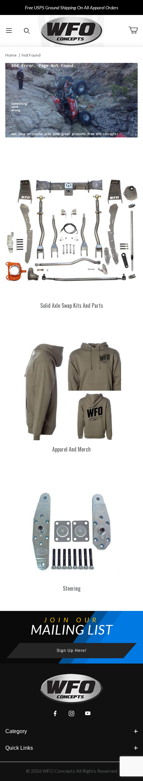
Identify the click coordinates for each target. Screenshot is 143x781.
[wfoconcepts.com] (71, 31)
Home (11, 55)
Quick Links (19, 748)
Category (16, 731)
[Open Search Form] (27, 31)
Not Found (31, 55)
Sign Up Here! (71, 650)
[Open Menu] (9, 31)
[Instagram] (71, 713)
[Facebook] (55, 713)
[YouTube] (87, 713)
